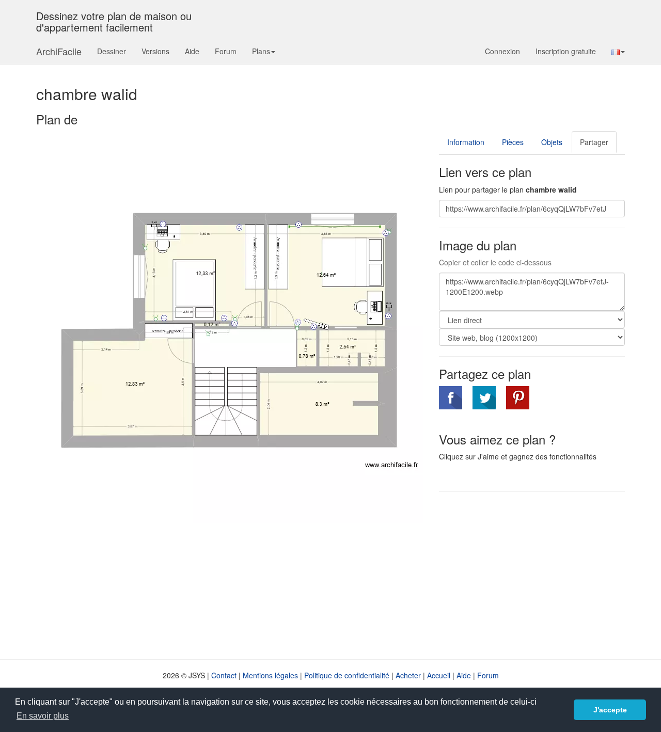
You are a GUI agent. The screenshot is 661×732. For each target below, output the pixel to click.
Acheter (408, 675)
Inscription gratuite (566, 51)
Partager (594, 142)
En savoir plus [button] (43, 715)
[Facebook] (450, 397)
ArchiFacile (59, 51)
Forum (226, 51)
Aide (192, 51)
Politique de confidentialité (346, 675)
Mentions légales (270, 675)
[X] (484, 397)
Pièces (513, 142)
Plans (261, 51)
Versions (155, 51)
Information (465, 142)
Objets (551, 142)
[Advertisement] (525, 574)
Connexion (502, 51)
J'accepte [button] (610, 710)
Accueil (438, 675)
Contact (224, 675)
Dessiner (111, 51)
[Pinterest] (517, 397)
